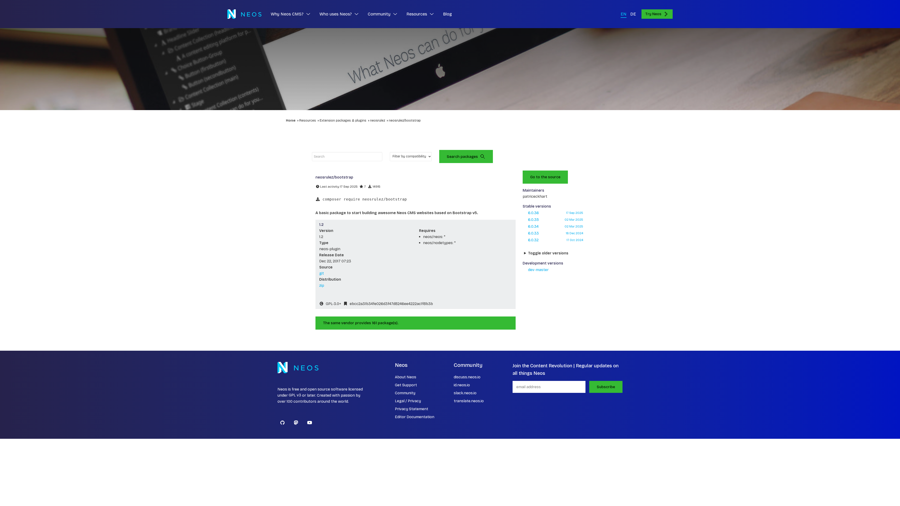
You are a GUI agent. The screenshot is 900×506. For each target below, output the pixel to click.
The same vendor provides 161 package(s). (360, 323)
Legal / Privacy (408, 401)
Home (291, 121)
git (321, 273)
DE (633, 14)
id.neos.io (462, 385)
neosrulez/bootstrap (405, 121)
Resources (307, 121)
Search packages (462, 156)
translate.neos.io (469, 401)
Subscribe (606, 387)
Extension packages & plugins (343, 121)
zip (321, 285)
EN (623, 14)
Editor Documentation (414, 417)
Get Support (406, 385)
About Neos (405, 377)
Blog (447, 14)
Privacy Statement (411, 409)
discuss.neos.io (467, 377)
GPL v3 (295, 395)
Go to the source (545, 177)
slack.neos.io (465, 393)
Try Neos (653, 14)
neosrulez (377, 121)
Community (405, 393)
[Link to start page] (244, 14)
